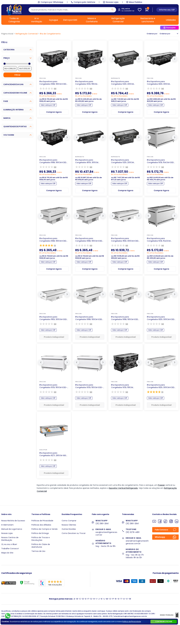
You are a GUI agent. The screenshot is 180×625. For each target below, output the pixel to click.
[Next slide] (67, 58)
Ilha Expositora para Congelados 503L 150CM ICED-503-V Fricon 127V (89, 386)
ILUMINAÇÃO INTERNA (13, 109)
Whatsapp (160, 537)
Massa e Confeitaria (92, 20)
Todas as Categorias (14, 20)
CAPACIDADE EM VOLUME (15, 92)
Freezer (161, 485)
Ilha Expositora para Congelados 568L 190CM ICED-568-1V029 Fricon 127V (89, 239)
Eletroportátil (70, 19)
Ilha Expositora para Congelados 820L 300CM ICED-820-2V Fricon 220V (161, 318)
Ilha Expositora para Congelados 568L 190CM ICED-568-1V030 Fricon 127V (53, 82)
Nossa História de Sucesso (13, 520)
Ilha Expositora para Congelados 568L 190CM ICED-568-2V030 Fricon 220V (53, 161)
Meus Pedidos (135, 2)
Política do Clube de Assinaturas (40, 545)
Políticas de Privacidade (42, 520)
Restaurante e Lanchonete (147, 20)
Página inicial (7, 33)
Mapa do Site (7, 552)
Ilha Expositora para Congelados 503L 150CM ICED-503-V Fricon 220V (53, 386)
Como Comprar (69, 520)
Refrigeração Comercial (118, 20)
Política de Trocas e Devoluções (40, 538)
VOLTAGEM (8, 135)
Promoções (171, 27)
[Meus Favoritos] (139, 9)
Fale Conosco (161, 529)
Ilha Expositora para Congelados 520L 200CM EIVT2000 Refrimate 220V (122, 161)
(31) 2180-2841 (102, 523)
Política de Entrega (40, 533)
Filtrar (17, 75)
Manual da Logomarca (11, 529)
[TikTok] (165, 521)
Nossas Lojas (112, 2)
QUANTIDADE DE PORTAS (15, 126)
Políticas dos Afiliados (41, 525)
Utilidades (171, 19)
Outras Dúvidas (69, 529)
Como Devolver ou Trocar (74, 533)
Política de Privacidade (131, 621)
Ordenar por (152, 33)
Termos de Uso (38, 551)
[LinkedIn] (177, 521)
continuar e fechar (163, 621)
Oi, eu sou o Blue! (9, 544)
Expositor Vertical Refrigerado (123, 488)
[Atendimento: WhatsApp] (8, 616)
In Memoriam (7, 525)
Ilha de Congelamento (50, 33)
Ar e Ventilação (36, 20)
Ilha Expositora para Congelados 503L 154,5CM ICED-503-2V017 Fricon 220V (160, 239)
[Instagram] (171, 521)
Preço (6, 58)
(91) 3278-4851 (132, 532)
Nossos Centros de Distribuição (9, 538)
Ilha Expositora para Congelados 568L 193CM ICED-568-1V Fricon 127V (89, 318)
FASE (5, 101)
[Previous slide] (40, 58)
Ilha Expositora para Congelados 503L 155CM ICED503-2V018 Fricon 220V (87, 82)
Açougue (53, 19)
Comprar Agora (54, 112)
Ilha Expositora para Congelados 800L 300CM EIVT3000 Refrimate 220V (86, 161)
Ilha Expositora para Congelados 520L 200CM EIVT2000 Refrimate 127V (122, 82)
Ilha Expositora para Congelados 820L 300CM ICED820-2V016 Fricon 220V (159, 82)
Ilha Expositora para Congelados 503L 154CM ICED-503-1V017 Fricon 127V (161, 161)
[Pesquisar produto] (112, 10)
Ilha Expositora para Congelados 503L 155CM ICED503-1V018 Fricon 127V (123, 386)
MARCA (6, 118)
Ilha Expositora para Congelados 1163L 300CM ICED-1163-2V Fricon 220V (53, 318)
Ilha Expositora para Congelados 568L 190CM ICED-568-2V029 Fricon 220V (53, 239)
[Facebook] (160, 521)
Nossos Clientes (69, 525)
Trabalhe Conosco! (10, 548)
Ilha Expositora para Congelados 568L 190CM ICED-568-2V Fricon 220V (125, 318)
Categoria (8, 49)
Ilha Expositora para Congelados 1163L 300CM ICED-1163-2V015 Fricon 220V (125, 239)
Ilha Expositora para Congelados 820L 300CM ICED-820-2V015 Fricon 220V (161, 386)
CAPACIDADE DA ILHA (13, 84)
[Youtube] (154, 521)
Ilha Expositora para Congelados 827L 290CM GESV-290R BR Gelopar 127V (53, 454)
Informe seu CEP (167, 9)
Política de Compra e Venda (44, 529)
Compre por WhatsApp (52, 2)
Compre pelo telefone (84, 2)
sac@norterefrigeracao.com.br (107, 533)
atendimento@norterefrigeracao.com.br (137, 542)
